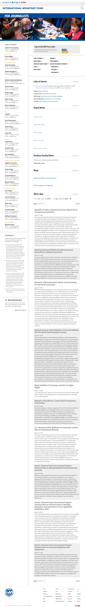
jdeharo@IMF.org (13, 200)
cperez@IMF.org (13, 145)
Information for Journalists (53, 99)
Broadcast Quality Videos (40, 64)
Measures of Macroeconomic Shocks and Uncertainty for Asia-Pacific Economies (56, 283)
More (77, 204)
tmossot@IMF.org (13, 90)
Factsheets (54, 69)
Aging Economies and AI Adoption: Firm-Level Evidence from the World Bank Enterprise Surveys (57, 331)
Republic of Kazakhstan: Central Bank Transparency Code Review (55, 401)
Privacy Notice (71, 589)
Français (79, 594)
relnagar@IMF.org (13, 96)
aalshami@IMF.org (13, 166)
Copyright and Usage (60, 601)
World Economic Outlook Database (52, 96)
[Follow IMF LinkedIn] (6, 2)
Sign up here (39, 86)
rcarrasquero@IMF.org (14, 219)
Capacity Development (47, 596)
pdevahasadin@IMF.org (15, 124)
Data (56, 591)
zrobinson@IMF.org (14, 179)
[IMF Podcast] (15, 2)
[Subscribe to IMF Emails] (17, 2)
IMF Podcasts (38, 133)
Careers (69, 594)
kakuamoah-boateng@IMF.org (16, 83)
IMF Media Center (39, 163)
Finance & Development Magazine (45, 88)
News (44, 599)
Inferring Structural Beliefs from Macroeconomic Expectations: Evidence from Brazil (54, 250)
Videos (57, 589)
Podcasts (62, 88)
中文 (78, 591)
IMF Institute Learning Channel (48, 101)
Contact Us (70, 591)
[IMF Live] (77, 605)
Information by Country (49, 94)
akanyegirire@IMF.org (14, 75)
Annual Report (59, 599)
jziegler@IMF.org (13, 109)
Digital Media (37, 61)
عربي (77, 589)
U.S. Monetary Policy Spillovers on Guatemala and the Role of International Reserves (56, 428)
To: (54, 199)
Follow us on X (38, 117)
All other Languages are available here (43, 185)
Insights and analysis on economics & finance (45, 178)
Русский (79, 599)
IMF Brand (70, 601)
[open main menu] (82, 3)
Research (45, 591)
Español (78, 601)
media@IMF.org (13, 51)
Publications (58, 594)
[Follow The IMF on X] (3, 2)
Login (64, 50)
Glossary (70, 596)
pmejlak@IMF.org (13, 60)
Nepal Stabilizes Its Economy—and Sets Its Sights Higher (54, 386)
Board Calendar (43, 91)
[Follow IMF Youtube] (12, 2)
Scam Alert (70, 599)
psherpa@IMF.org (13, 130)
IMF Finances (54, 72)
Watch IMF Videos (39, 125)
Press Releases (54, 61)
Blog (70, 86)
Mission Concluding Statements (58, 64)
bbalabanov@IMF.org (14, 158)
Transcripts (54, 67)
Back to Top (75, 81)
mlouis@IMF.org (13, 207)
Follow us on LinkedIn (40, 148)
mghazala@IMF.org (14, 185)
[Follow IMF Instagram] (8, 2)
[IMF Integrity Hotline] (19, 2)
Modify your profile (20, 310)
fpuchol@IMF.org (13, 213)
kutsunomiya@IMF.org (14, 68)
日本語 (78, 596)
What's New (37, 69)
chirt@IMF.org (12, 136)
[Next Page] (45, 204)
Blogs (35, 67)
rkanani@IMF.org (13, 102)
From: (35, 199)
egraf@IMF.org (12, 151)
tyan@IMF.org (12, 117)
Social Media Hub (59, 596)
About (44, 589)
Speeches (52, 58)
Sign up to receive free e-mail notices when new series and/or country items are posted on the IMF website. (15, 304)
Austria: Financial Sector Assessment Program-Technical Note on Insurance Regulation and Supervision (53, 547)
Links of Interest (38, 58)
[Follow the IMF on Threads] (10, 2)
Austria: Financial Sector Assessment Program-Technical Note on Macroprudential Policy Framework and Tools (56, 468)
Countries (45, 594)
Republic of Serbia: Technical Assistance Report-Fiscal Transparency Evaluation (56, 210)
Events (44, 601)
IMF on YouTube (38, 140)
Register (65, 52)
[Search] (82, 8)
